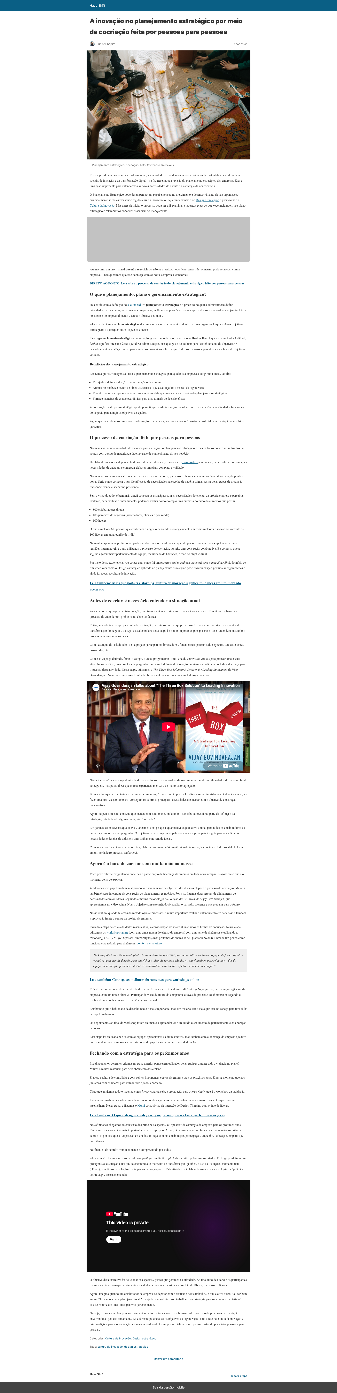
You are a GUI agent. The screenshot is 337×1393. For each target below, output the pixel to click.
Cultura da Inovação (102, 205)
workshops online (117, 932)
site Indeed (134, 305)
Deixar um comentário (168, 1358)
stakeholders (190, 462)
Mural (141, 1105)
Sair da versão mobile (168, 1387)
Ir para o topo (239, 1376)
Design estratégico (144, 1338)
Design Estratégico (207, 200)
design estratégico (136, 1346)
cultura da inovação (110, 1346)
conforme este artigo (149, 943)
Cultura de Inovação (118, 1338)
